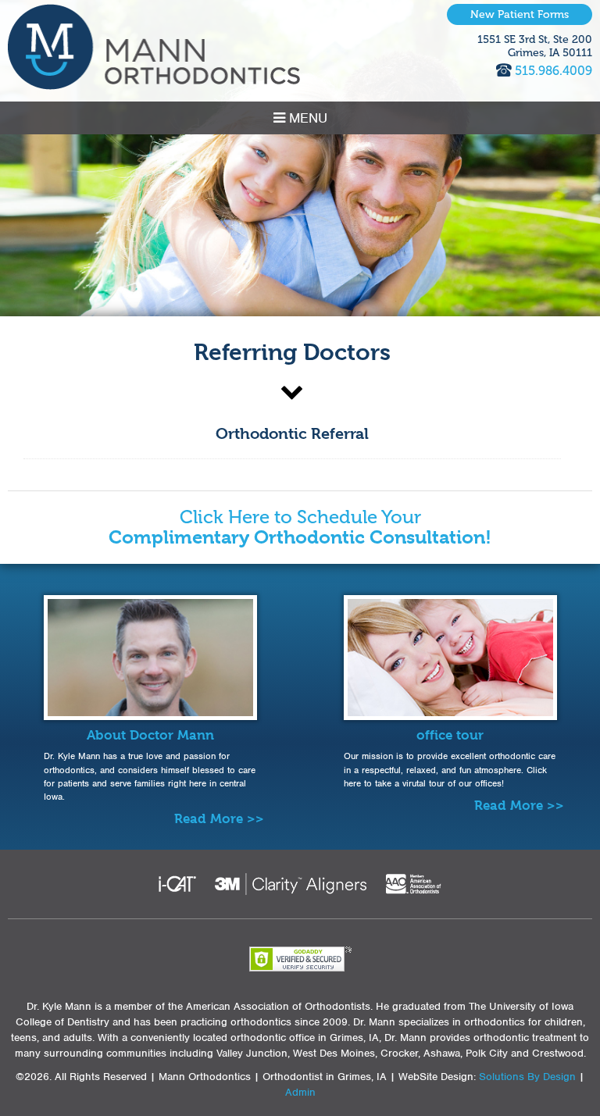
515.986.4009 (553, 70)
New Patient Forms (519, 14)
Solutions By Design (527, 1076)
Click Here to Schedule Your (300, 527)
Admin (300, 1092)
